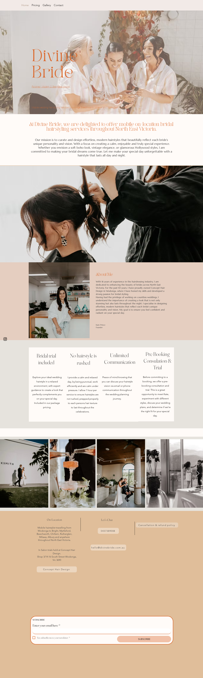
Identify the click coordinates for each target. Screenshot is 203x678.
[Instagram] (5, 339)
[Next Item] (198, 473)
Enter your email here (46, 625)
